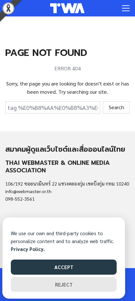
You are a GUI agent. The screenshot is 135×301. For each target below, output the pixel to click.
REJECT (64, 284)
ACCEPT (63, 267)
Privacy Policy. (28, 249)
